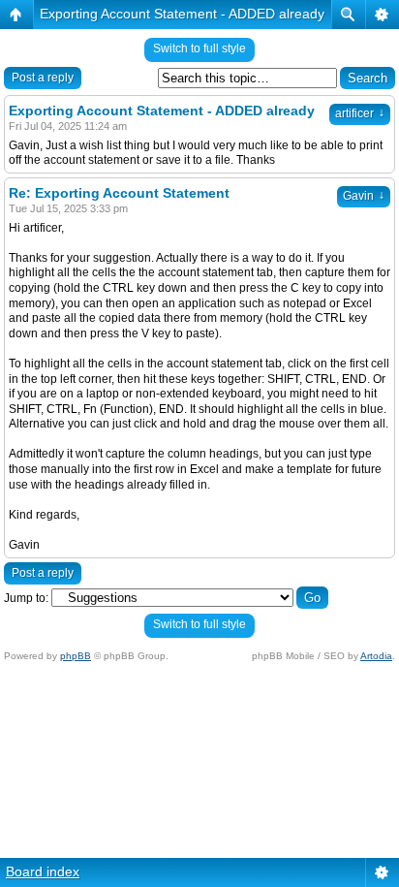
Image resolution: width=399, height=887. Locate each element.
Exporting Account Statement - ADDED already (182, 13)
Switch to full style (199, 48)
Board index (42, 871)
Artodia (376, 655)
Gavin (363, 196)
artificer (359, 113)
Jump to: (26, 598)
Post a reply (43, 77)
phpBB (75, 655)
